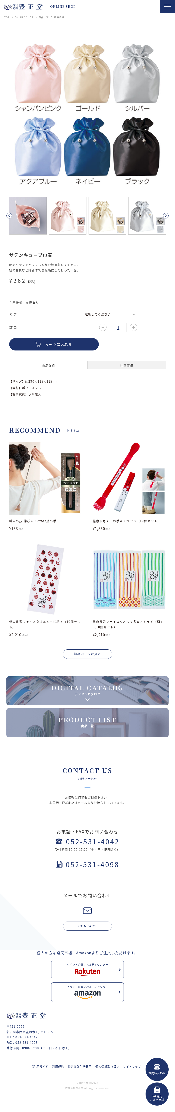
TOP (7, 17)
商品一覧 (44, 17)
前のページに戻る (87, 654)
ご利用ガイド (39, 1066)
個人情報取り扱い (107, 1066)
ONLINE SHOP (24, 17)
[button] (14, 215)
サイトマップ (132, 1066)
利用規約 (58, 1066)
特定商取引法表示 (80, 1066)
